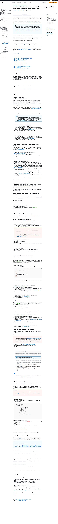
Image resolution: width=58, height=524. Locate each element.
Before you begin (16, 53)
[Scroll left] (11, 2)
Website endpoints (31, 129)
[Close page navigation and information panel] (56, 13)
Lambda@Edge (23, 44)
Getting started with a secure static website (24, 49)
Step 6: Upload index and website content (20, 60)
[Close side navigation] (10, 5)
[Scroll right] (31, 2)
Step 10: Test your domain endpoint (19, 65)
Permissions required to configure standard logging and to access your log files (27, 232)
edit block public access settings (20, 186)
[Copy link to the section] (12, 144)
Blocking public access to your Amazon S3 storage (34, 338)
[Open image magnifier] (14, 373)
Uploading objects (26, 296)
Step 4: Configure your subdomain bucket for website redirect (23, 58)
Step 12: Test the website (17, 67)
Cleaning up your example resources (19, 69)
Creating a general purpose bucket (37, 108)
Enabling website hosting (37, 290)
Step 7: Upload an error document (19, 61)
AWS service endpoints (21, 120)
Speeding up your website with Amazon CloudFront (21, 68)
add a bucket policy (29, 186)
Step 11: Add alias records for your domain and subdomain (22, 66)
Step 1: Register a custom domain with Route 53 (21, 54)
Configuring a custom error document (24, 173)
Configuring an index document (18, 167)
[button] (24, 466)
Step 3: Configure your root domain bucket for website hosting (23, 57)
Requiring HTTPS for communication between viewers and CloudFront (30, 446)
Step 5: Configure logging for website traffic (20, 59)
